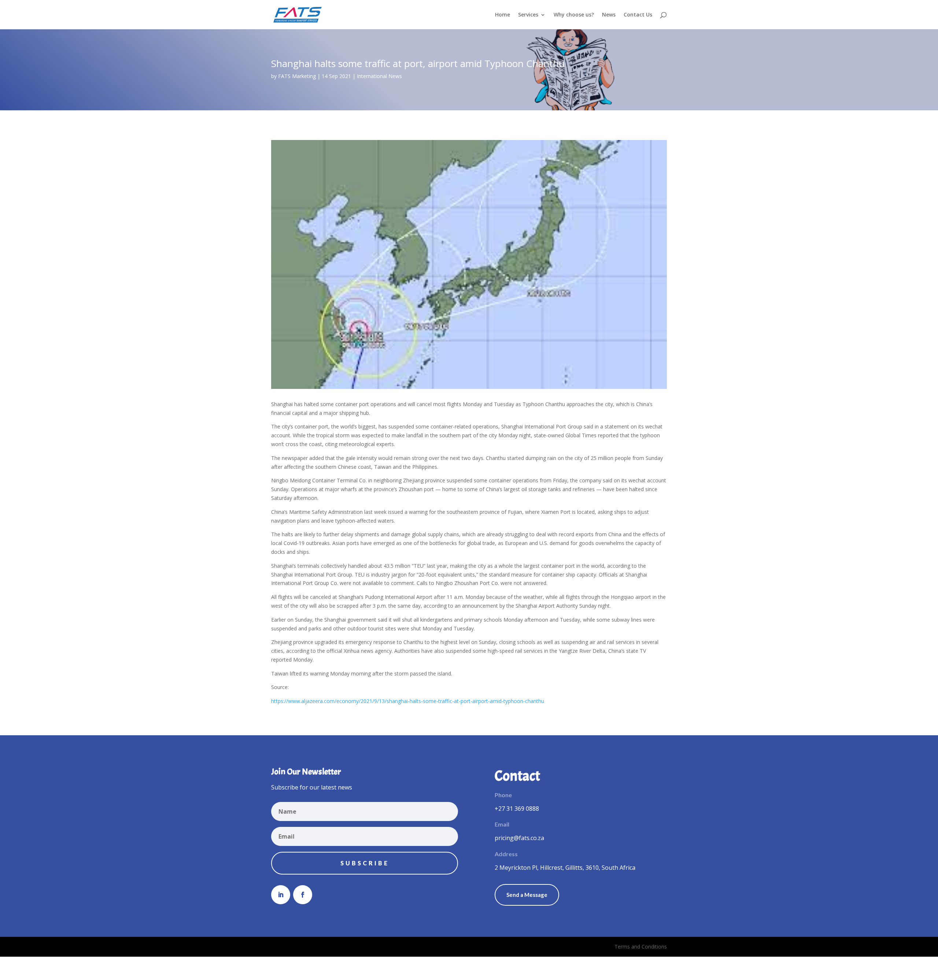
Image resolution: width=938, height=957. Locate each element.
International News (379, 76)
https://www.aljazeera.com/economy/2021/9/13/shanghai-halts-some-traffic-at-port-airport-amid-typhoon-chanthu (407, 700)
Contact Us (638, 15)
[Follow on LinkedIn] (280, 894)
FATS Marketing (297, 76)
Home (502, 15)
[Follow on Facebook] (302, 894)
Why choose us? (574, 15)
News (609, 15)
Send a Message (526, 894)
